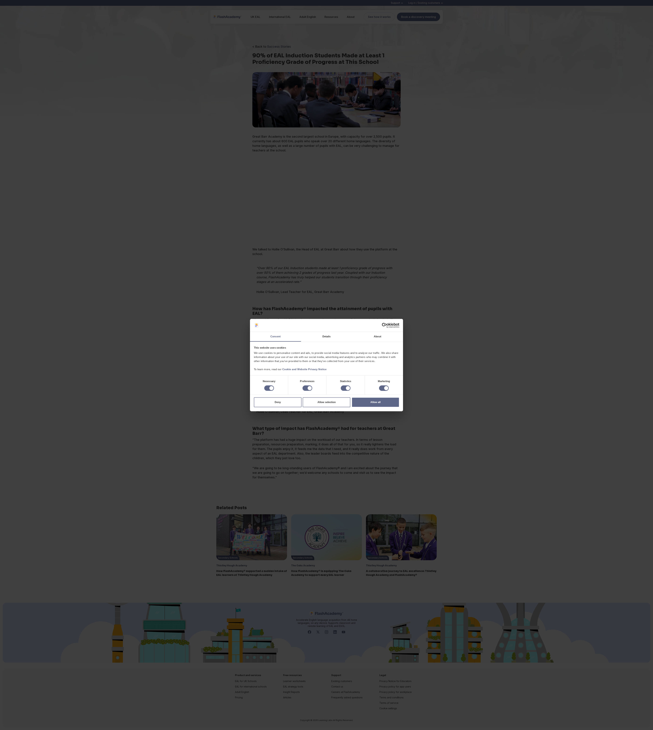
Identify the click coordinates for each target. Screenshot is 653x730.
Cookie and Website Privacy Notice (304, 369)
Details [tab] (326, 336)
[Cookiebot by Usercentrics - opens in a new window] (384, 325)
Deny (278, 402)
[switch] (307, 388)
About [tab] (377, 336)
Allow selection (326, 402)
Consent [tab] (275, 336)
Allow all (375, 402)
